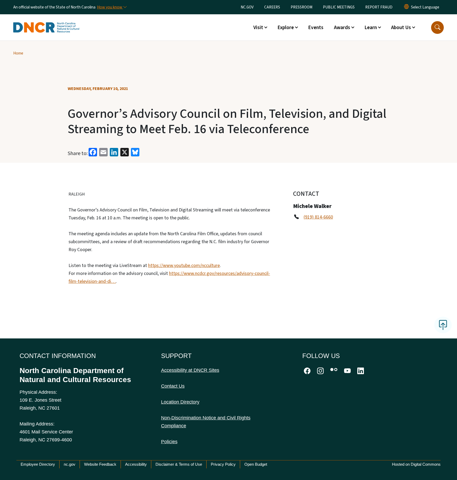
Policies (169, 441)
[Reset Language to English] (406, 7)
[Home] (46, 21)
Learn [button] (370, 27)
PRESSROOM (301, 7)
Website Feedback (100, 464)
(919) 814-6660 (318, 217)
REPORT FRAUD (378, 7)
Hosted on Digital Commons (416, 464)
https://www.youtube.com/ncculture (184, 265)
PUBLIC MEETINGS (339, 7)
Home (18, 53)
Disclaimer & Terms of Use (179, 464)
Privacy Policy (223, 464)
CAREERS (272, 7)
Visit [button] (258, 27)
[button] (437, 27)
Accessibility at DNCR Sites (190, 370)
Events (315, 27)
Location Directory (180, 402)
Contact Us (173, 386)
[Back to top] (443, 325)
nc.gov (69, 464)
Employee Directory (38, 464)
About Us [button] (401, 27)
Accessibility (136, 464)
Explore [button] (285, 27)
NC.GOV (247, 7)
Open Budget (255, 464)
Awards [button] (342, 27)
